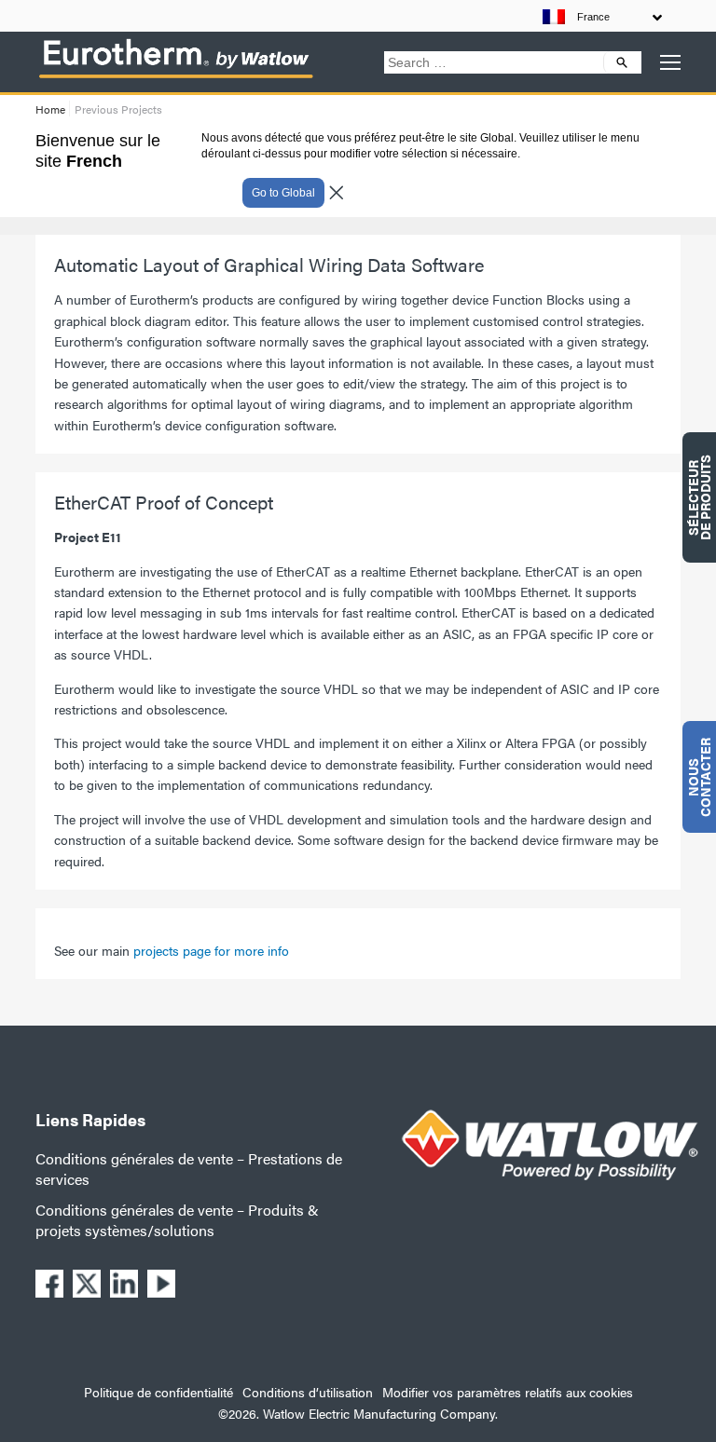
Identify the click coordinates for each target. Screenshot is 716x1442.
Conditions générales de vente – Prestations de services (188, 1169)
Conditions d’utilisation (307, 1391)
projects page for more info (211, 950)
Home (50, 109)
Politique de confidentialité (158, 1391)
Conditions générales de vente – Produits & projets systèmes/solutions (177, 1220)
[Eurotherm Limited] (175, 77)
